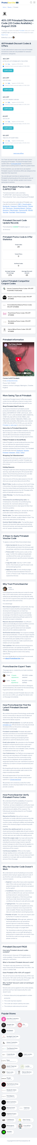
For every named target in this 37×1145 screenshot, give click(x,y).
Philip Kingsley (14, 210)
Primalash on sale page (10, 425)
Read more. (4, 35)
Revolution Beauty (19, 208)
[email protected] (11, 381)
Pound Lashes (26, 204)
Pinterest (5, 452)
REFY (20, 204)
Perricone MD (23, 210)
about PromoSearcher (12, 658)
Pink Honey (9, 208)
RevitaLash (6, 206)
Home (4, 7)
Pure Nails (12, 212)
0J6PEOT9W (5, 33)
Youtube (26, 450)
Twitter (22, 452)
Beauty (10, 7)
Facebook (20, 450)
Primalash (22, 30)
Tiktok (18, 452)
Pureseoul (13, 206)
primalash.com (7, 725)
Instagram (12, 452)
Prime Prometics (21, 212)
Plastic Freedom (22, 206)
